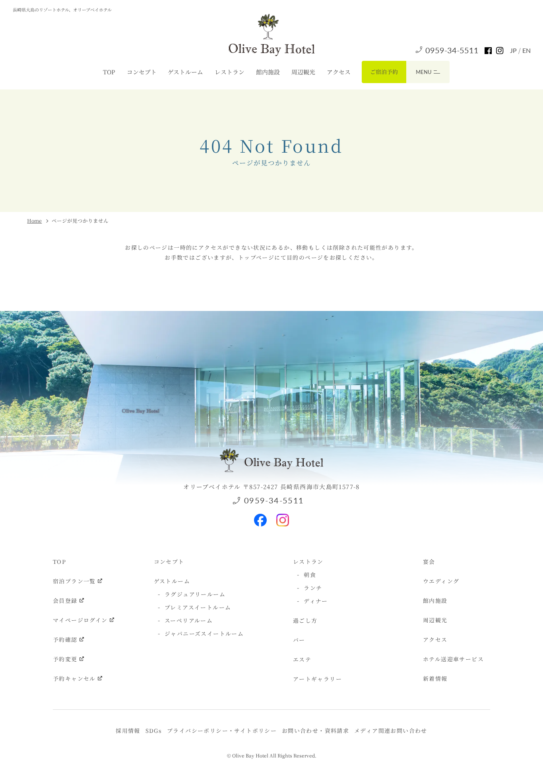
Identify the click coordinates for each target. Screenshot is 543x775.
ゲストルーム (185, 72)
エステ (302, 659)
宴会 (429, 561)
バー (299, 640)
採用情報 (128, 730)
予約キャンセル (74, 678)
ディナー (316, 601)
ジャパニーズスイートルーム (204, 633)
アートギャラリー (317, 679)
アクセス (339, 72)
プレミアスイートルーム (198, 607)
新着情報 (435, 678)
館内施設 (268, 72)
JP (514, 50)
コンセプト (142, 72)
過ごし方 (305, 620)
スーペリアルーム (189, 620)
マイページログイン (80, 620)
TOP (109, 72)
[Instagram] (282, 516)
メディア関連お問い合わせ (390, 730)
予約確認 (65, 639)
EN (526, 50)
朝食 (310, 575)
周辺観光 (303, 72)
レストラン (229, 72)
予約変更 (65, 659)
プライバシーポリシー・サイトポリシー (222, 730)
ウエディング (441, 581)
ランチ (313, 588)
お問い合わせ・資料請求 (315, 730)
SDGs (153, 730)
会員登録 (65, 600)
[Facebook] (260, 516)
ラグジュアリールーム (195, 594)
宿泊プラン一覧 (74, 581)
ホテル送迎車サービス (453, 659)
